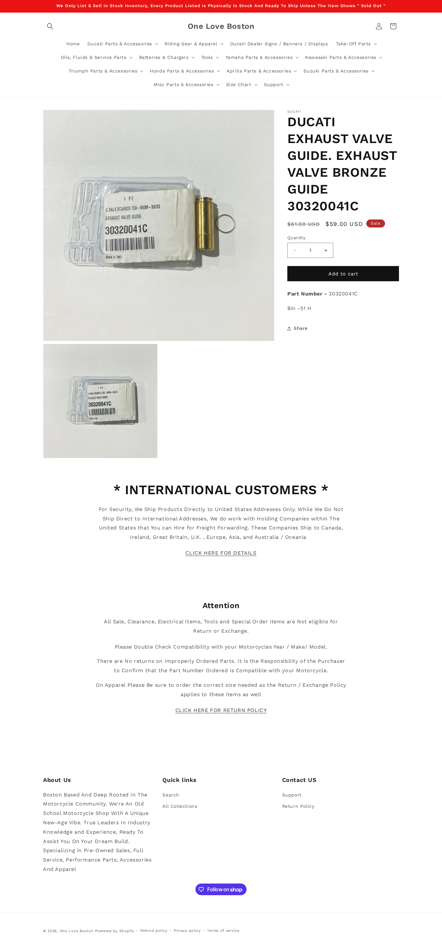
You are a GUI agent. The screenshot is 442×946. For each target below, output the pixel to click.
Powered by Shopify (114, 931)
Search (170, 794)
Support (292, 794)
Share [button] (301, 328)
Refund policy (153, 931)
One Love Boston (77, 931)
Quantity (296, 237)
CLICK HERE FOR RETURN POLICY (221, 710)
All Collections (179, 805)
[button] (50, 26)
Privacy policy (187, 931)
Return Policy (298, 805)
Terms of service (223, 931)
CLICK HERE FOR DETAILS (220, 553)
